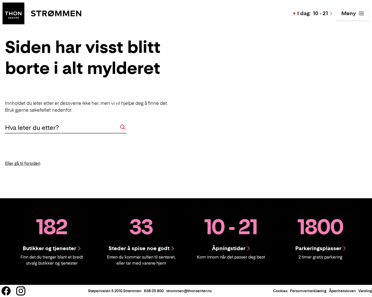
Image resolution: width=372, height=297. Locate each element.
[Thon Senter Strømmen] (42, 12)
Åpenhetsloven (342, 291)
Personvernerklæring (308, 291)
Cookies (280, 291)
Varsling (365, 291)
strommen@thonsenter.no (189, 291)
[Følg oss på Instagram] (21, 291)
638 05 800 (154, 291)
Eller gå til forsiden (22, 163)
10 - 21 (312, 13)
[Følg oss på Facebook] (6, 291)
